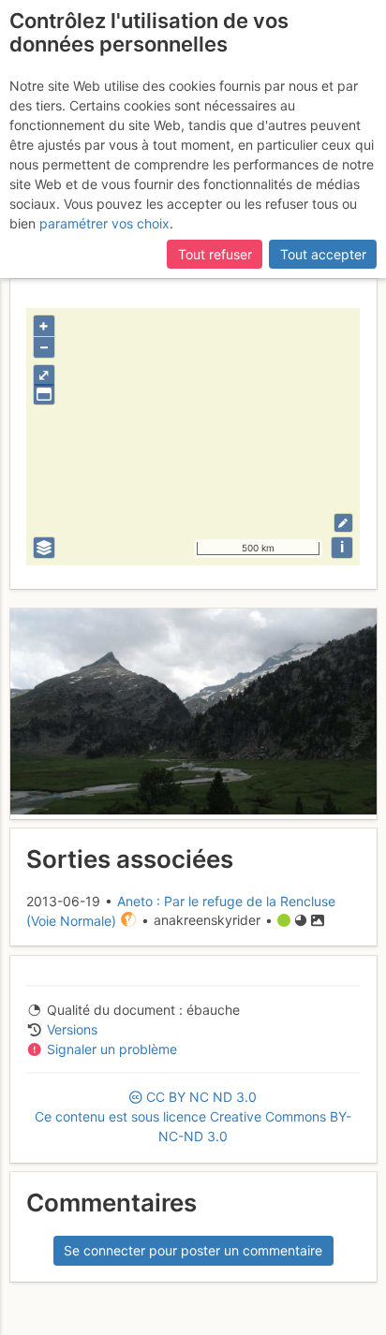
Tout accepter (323, 254)
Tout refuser (215, 254)
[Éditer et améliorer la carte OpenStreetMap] (343, 523)
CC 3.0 (193, 1116)
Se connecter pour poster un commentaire (193, 1250)
